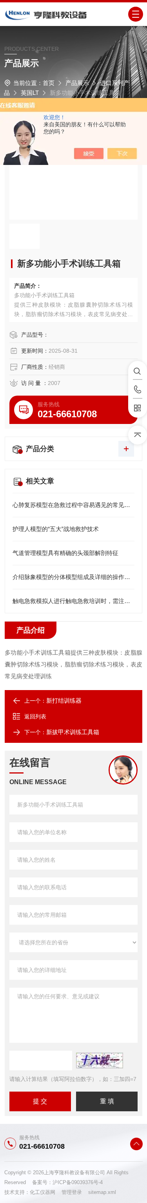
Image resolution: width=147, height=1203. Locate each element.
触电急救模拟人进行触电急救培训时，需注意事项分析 (73, 601)
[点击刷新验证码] (99, 1060)
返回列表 (35, 716)
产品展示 (77, 83)
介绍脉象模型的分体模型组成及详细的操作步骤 (73, 577)
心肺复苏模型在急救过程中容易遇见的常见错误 (73, 505)
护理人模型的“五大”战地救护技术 (56, 529)
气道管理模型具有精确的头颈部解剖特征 (65, 553)
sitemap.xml (102, 1192)
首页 (48, 83)
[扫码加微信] (137, 408)
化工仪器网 (46, 1192)
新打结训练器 (64, 700)
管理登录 (72, 1192)
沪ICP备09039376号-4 (78, 1182)
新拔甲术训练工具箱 (72, 732)
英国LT (30, 92)
